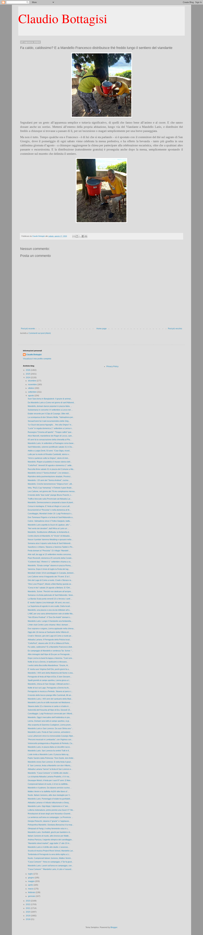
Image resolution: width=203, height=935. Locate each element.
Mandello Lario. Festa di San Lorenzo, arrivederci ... (50, 732)
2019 (28, 916)
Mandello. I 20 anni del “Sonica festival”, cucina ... (49, 480)
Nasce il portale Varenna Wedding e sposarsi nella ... (50, 539)
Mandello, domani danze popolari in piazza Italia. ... (50, 406)
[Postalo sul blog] (77, 236)
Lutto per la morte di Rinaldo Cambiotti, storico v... (49, 454)
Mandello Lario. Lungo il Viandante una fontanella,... (50, 621)
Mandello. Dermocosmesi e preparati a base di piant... (51, 502)
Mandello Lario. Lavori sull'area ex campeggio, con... (50, 866)
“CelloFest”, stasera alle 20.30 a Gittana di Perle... (49, 643)
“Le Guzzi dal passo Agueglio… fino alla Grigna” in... (50, 425)
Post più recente (28, 329)
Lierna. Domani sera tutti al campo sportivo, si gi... (49, 721)
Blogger (114, 927)
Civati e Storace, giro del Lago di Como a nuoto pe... (50, 636)
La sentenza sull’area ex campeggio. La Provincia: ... (50, 817)
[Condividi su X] (80, 236)
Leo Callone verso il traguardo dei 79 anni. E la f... (49, 577)
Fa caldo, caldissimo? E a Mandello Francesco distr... (50, 647)
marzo (31, 889)
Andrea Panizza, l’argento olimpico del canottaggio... (50, 840)
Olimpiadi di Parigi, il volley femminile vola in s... (48, 828)
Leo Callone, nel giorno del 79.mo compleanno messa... (52, 491)
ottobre (31, 388)
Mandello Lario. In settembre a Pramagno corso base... (51, 443)
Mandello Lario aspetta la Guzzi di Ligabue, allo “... (49, 525)
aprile (30, 885)
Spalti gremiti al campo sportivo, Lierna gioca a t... (49, 680)
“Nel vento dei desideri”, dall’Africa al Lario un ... (48, 528)
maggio (31, 881)
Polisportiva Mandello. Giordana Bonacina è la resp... (51, 825)
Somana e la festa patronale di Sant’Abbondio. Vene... (51, 595)
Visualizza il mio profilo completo (37, 359)
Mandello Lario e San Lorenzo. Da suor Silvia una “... (50, 728)
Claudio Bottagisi (62, 18)
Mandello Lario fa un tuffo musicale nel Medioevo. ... (50, 702)
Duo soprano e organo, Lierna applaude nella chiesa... (51, 628)
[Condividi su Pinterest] (86, 236)
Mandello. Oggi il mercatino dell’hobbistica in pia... (49, 717)
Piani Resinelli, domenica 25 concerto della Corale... (50, 558)
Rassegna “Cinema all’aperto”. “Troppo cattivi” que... (50, 432)
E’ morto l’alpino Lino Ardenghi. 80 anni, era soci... (49, 602)
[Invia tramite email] (73, 236)
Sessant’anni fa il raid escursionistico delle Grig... (49, 421)
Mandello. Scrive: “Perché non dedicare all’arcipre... (50, 591)
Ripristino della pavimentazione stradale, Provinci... (50, 476)
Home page (101, 329)
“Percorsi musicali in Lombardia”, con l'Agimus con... (50, 739)
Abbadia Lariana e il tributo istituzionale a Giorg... (49, 802)
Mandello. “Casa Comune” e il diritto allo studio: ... (49, 773)
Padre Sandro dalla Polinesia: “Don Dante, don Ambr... (51, 758)
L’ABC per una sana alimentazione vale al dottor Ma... (51, 614)
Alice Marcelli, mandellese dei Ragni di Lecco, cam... (50, 436)
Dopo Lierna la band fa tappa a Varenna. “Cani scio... (50, 658)
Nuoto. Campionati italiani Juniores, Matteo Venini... (50, 858)
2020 (28, 912)
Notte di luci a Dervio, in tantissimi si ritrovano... (48, 662)
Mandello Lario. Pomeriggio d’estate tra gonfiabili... (50, 799)
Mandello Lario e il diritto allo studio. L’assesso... (48, 847)
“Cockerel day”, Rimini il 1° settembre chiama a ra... (50, 562)
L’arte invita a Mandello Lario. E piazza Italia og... (49, 754)
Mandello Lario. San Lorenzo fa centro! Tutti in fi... (49, 751)
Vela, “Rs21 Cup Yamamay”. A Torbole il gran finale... (50, 488)
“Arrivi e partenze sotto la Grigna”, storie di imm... (48, 458)
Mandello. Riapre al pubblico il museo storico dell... (50, 462)
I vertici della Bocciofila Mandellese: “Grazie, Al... (48, 665)
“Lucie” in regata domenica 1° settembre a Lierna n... (50, 428)
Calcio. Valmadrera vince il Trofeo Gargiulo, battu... (49, 521)
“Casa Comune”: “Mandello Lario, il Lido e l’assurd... (50, 869)
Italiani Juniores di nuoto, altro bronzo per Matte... (49, 836)
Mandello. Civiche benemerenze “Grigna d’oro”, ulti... (50, 484)
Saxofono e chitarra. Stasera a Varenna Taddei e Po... (51, 547)
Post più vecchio (175, 329)
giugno (31, 878)
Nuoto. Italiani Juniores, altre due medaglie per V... (49, 795)
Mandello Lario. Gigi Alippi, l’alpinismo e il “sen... (48, 806)
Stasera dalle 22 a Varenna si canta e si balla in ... (49, 706)
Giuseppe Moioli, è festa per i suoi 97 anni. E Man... (50, 780)
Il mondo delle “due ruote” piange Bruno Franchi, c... (50, 495)
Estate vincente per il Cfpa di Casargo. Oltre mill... (49, 414)
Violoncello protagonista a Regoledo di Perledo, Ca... (51, 743)
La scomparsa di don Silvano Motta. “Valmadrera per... (51, 417)
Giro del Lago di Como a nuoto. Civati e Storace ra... (50, 580)
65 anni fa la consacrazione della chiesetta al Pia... (49, 440)
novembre (32, 384)
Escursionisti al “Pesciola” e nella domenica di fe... (49, 510)
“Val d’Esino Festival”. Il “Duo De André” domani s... (50, 617)
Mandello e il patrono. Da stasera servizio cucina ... (50, 788)
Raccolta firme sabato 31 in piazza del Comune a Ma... (51, 469)
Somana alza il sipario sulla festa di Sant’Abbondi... (50, 543)
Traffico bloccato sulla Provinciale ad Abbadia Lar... (50, 499)
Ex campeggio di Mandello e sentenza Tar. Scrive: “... (50, 651)
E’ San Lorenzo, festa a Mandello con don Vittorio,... (50, 765)
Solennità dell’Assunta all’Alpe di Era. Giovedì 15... (49, 710)
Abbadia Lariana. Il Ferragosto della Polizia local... (49, 640)
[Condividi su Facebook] (83, 236)
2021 (28, 908)
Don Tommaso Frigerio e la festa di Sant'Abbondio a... (51, 517)
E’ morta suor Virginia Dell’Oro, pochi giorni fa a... (49, 669)
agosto (31, 395)
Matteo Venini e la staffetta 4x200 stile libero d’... (48, 791)
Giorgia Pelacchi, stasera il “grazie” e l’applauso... (49, 821)
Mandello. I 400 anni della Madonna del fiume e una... (51, 673)
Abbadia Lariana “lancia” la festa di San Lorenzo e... (50, 769)
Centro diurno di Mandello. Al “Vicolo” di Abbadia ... (50, 536)
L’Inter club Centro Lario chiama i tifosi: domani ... (49, 625)
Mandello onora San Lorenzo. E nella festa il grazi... (50, 762)
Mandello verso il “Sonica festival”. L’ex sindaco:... (49, 473)
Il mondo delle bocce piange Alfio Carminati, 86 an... (50, 695)
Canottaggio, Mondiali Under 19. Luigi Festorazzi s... (50, 513)
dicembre (32, 381)
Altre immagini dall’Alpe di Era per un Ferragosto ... (50, 654)
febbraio (32, 892)
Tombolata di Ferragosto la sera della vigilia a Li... (49, 854)
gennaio (32, 896)
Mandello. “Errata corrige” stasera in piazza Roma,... (50, 565)
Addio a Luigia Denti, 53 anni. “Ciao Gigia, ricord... (49, 451)
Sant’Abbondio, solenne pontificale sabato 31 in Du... (50, 447)
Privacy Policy (112, 366)
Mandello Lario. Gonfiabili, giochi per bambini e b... (50, 832)
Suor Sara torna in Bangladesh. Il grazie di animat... (50, 399)
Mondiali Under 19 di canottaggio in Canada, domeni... (51, 573)
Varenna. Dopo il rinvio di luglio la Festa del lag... (49, 569)
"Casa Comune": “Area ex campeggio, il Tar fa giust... (50, 862)
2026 (28, 370)
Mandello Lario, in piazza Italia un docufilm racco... (49, 747)
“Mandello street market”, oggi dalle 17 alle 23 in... (49, 843)
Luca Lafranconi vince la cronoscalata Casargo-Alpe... (51, 736)
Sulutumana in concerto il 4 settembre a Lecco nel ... (50, 410)
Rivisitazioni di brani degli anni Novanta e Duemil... (50, 814)
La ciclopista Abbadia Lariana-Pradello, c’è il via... (49, 777)
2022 (28, 904)
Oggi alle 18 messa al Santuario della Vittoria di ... (49, 632)
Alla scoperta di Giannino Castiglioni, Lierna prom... (50, 725)
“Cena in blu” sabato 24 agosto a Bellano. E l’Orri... (49, 588)
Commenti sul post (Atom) (40, 333)
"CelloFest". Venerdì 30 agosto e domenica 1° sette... (50, 465)
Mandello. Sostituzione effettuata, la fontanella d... (49, 532)
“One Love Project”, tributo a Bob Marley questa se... (50, 584)
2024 (28, 377)
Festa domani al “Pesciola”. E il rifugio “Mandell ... (49, 551)
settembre (32, 392)
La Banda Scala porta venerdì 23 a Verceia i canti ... (50, 599)
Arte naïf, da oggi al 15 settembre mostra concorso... (50, 554)
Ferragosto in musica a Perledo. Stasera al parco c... (50, 691)
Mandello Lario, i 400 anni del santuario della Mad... (50, 699)
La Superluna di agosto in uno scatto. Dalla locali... (49, 606)
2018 (28, 919)
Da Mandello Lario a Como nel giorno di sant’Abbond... (51, 402)
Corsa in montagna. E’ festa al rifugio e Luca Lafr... (49, 506)
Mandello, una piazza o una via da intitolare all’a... (49, 610)
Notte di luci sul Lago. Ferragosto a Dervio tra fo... (49, 688)
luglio (30, 874)
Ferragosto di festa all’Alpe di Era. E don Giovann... (50, 677)
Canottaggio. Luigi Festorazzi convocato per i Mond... (50, 713)
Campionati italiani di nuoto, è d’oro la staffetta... (48, 784)
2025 (28, 374)
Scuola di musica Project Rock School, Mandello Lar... (51, 851)
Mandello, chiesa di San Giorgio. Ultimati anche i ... (50, 684)
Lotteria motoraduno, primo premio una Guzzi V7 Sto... (51, 810)
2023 (28, 901)
